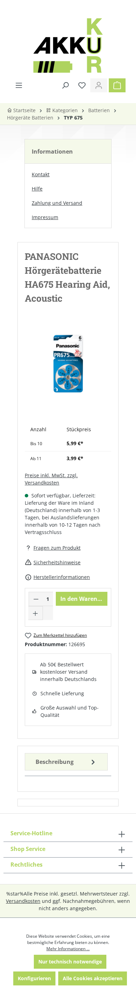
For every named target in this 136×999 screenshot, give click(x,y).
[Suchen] (65, 85)
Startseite (24, 110)
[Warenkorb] (117, 85)
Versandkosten (23, 901)
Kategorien (64, 110)
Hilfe (37, 188)
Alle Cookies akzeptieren (92, 978)
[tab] (66, 761)
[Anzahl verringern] (36, 599)
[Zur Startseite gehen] (68, 45)
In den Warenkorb (83, 599)
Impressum (45, 217)
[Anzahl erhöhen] (35, 613)
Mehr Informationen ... (68, 949)
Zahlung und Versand (57, 203)
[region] (68, 371)
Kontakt (41, 174)
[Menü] (18, 85)
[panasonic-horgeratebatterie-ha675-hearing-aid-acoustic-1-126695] (68, 364)
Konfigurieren (34, 978)
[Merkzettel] (82, 85)
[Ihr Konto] (98, 85)
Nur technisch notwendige (70, 961)
